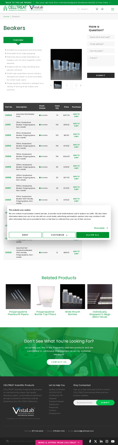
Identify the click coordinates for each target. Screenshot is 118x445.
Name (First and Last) (100, 37)
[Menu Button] (112, 9)
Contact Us (59, 362)
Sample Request (56, 401)
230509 (8, 115)
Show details (99, 228)
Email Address (97, 44)
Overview (18, 40)
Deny (25, 235)
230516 (8, 177)
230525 (8, 252)
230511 (8, 124)
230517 (8, 188)
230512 (8, 135)
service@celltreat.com (84, 431)
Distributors (54, 404)
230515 (8, 167)
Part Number (96, 51)
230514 (8, 156)
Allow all (92, 235)
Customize (57, 235)
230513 (8, 146)
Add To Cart (76, 115)
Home (6, 16)
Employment (54, 413)
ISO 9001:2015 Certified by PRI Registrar (56, 395)
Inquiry (94, 58)
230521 (8, 200)
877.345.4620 (37, 431)
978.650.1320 (59, 431)
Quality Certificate (57, 389)
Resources (53, 407)
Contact (52, 410)
